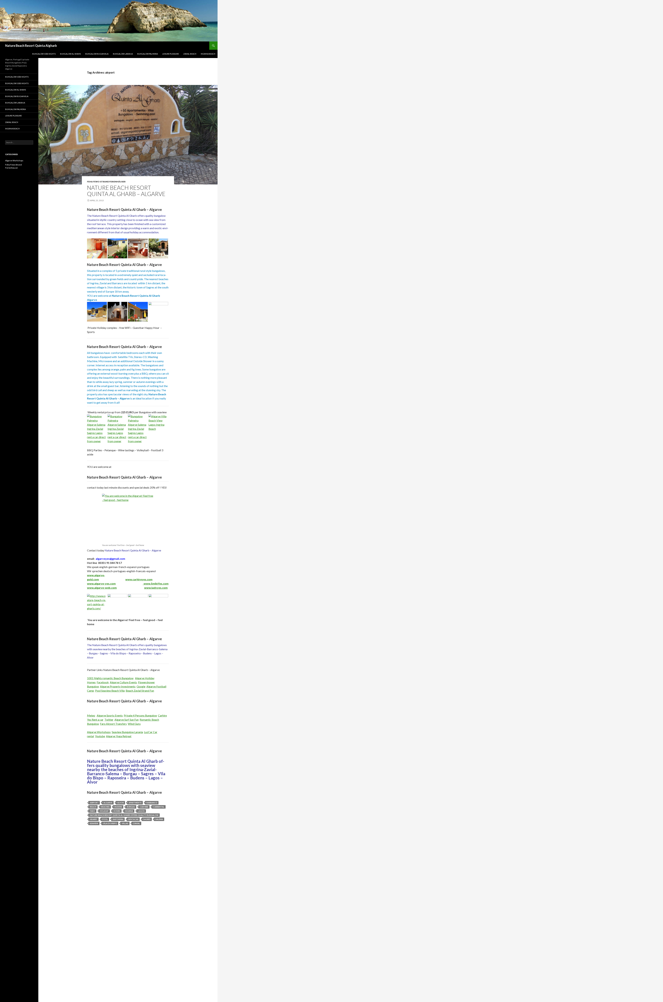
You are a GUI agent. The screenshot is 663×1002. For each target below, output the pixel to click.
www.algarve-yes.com (101, 583)
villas (125, 823)
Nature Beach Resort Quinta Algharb (31, 45)
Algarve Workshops (99, 732)
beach (93, 807)
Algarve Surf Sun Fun (126, 719)
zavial (136, 823)
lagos (141, 811)
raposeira (118, 819)
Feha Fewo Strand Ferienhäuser (106, 181)
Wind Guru (134, 723)
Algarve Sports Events (110, 715)
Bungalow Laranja (123, 54)
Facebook (103, 682)
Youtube (100, 736)
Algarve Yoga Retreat (118, 736)
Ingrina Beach (208, 54)
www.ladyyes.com (156, 587)
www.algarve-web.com (102, 587)
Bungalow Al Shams (70, 54)
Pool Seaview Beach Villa (110, 690)
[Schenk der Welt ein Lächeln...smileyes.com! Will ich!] (143, 583)
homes (116, 811)
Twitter (108, 719)
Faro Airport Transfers (113, 723)
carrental (158, 807)
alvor (120, 802)
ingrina (129, 811)
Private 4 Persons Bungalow (140, 715)
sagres (147, 819)
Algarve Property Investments (118, 686)
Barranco (151, 802)
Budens (118, 807)
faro (92, 811)
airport (94, 802)
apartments (135, 802)
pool (105, 819)
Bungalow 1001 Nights (44, 54)
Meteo (91, 715)
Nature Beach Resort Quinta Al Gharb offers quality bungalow (124, 815)
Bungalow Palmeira (147, 54)
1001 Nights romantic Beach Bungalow (110, 678)
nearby (93, 819)
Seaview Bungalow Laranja (127, 732)
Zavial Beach (189, 54)
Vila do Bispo (110, 823)
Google (141, 686)
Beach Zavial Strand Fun (140, 690)
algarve (107, 802)
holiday (104, 811)
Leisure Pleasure (170, 54)
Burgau (131, 807)
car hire (144, 807)
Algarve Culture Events (123, 682)
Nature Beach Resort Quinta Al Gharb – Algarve (126, 190)
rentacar (133, 819)
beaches (105, 807)
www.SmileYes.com (156, 583)
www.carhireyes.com (138, 579)
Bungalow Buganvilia (96, 54)
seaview (94, 823)
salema (159, 819)
